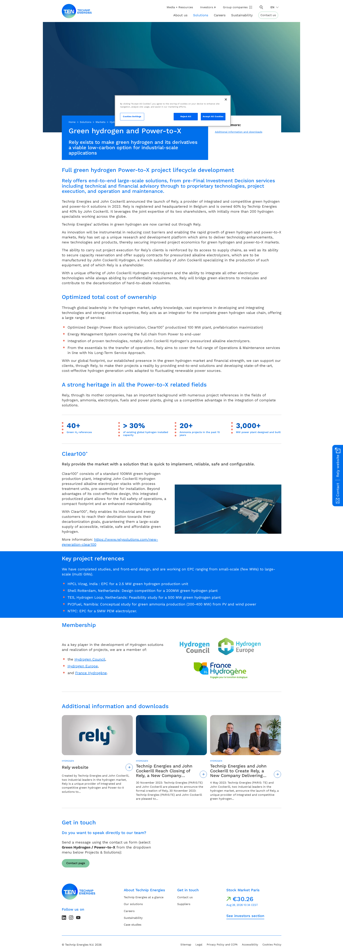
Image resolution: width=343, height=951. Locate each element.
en (272, 7)
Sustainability (133, 918)
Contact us (268, 15)
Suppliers (183, 904)
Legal (198, 944)
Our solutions (133, 904)
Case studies (132, 924)
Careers (219, 15)
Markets (100, 122)
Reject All (185, 116)
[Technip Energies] (77, 11)
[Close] (226, 99)
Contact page (75, 863)
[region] (173, 110)
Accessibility (250, 944)
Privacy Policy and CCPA (222, 944)
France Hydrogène (91, 673)
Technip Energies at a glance (143, 897)
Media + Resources (180, 7)
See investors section (245, 916)
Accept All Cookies (213, 116)
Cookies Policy (271, 944)
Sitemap (185, 944)
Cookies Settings (132, 116)
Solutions (85, 122)
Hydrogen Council (89, 659)
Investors (206, 7)
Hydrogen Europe (83, 666)
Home (72, 122)
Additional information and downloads (238, 131)
